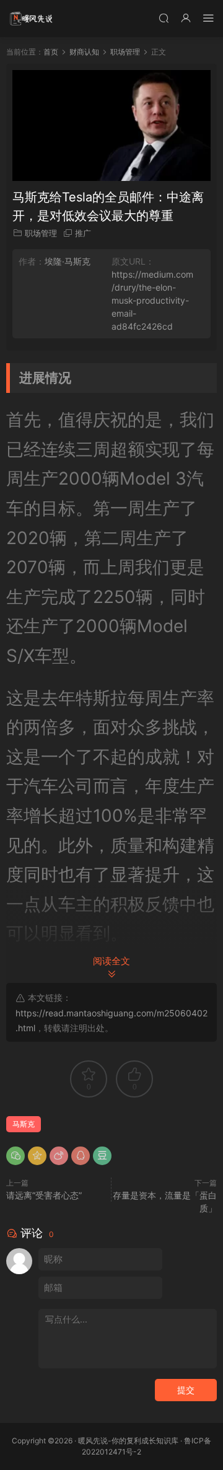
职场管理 (41, 233)
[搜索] (163, 18)
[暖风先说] (31, 18)
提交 (186, 1389)
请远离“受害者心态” (44, 1195)
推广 (83, 233)
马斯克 (23, 1124)
